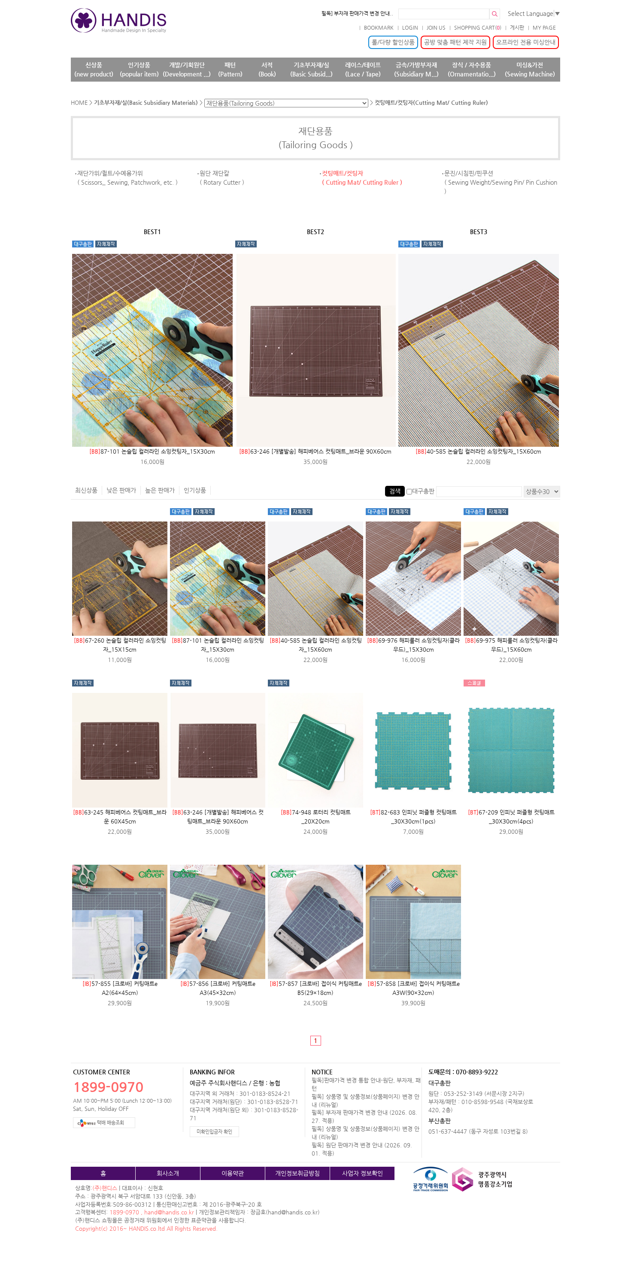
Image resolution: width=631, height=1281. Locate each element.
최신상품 (86, 490)
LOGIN (410, 27)
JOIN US (436, 27)
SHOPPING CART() (477, 27)
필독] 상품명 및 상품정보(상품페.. (357, 13)
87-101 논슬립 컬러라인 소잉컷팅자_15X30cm (152, 451)
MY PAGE (544, 27)
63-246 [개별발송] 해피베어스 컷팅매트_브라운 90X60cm (315, 451)
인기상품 (195, 490)
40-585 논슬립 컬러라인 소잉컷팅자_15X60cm (478, 451)
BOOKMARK (379, 27)
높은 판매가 (160, 490)
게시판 (517, 27)
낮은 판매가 (121, 490)
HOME (79, 102)
